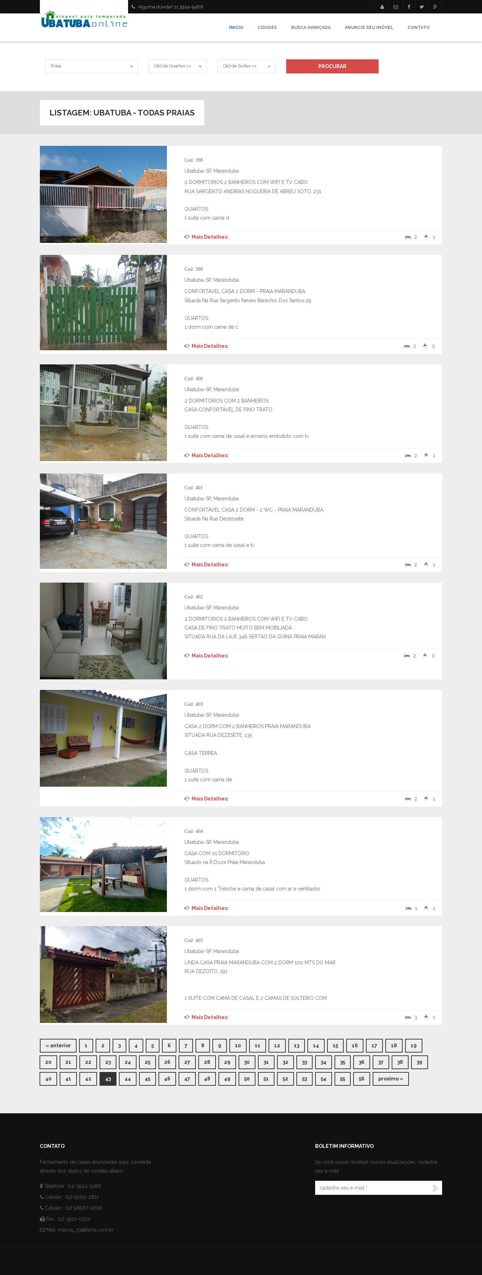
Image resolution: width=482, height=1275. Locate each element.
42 (91, 1079)
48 (210, 1079)
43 (110, 1079)
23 (110, 1062)
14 (319, 1045)
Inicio (236, 27)
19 (416, 1045)
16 (357, 1045)
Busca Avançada (311, 27)
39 (422, 1062)
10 (241, 1045)
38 (403, 1062)
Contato (419, 27)
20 (51, 1062)
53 (307, 1079)
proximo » (390, 1079)
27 (190, 1062)
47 (190, 1079)
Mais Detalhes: (210, 237)
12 (280, 1045)
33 (307, 1062)
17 (377, 1045)
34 (326, 1062)
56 (364, 1079)
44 (131, 1079)
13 (299, 1045)
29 (230, 1062)
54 (326, 1079)
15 (338, 1045)
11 (260, 1045)
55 (345, 1079)
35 (345, 1062)
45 (150, 1079)
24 (131, 1062)
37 (383, 1062)
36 (364, 1062)
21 (71, 1062)
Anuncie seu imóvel (369, 27)
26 (170, 1062)
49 (230, 1079)
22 (91, 1062)
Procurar (332, 66)
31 (269, 1062)
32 (288, 1062)
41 (71, 1079)
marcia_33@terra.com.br (86, 1230)
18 (397, 1045)
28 (210, 1062)
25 (150, 1062)
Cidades (267, 27)
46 (170, 1079)
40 (51, 1079)
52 (288, 1079)
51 (269, 1079)
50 (249, 1079)
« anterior (58, 1045)
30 (249, 1062)
